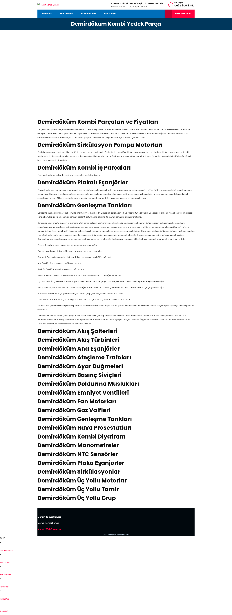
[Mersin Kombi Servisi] (48, 4)
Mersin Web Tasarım (49, 529)
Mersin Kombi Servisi (49, 517)
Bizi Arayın (178, 3)
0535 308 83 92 (184, 5)
